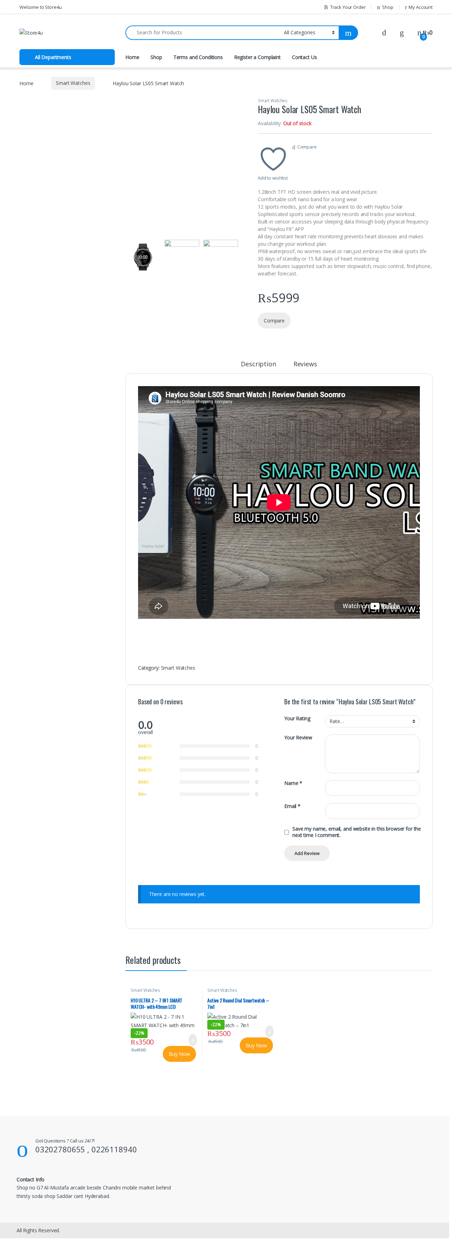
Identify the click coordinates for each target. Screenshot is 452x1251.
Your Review (298, 737)
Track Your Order (348, 7)
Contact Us (304, 57)
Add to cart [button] (192, 1040)
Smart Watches (73, 83)
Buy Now (179, 1054)
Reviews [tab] (305, 364)
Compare (307, 147)
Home (132, 57)
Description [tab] (258, 364)
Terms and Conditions (198, 57)
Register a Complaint (257, 57)
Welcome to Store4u (40, 7)
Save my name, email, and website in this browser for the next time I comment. (356, 832)
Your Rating (297, 718)
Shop (387, 7)
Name (293, 783)
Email (292, 806)
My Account (421, 7)
